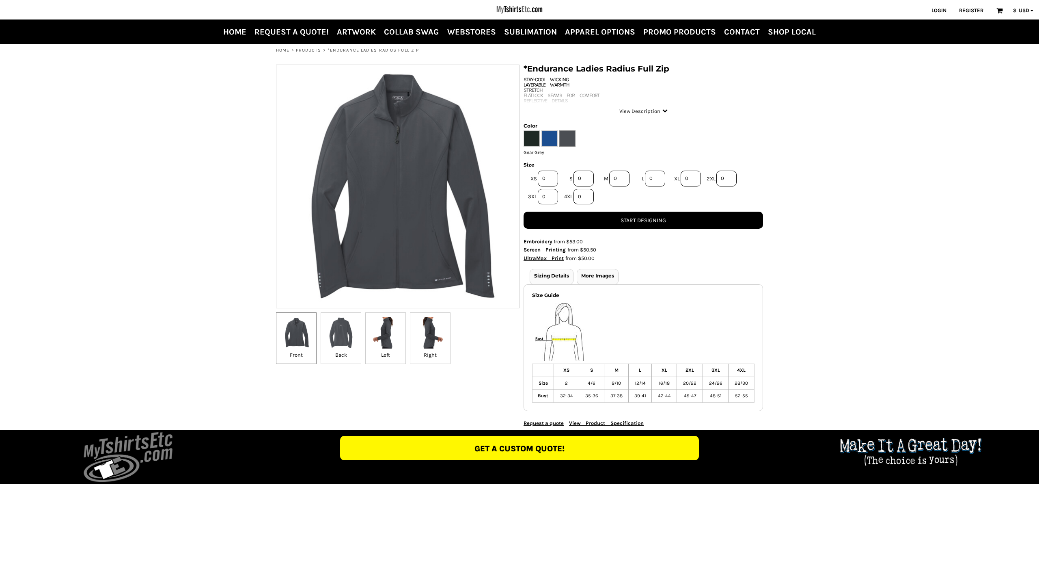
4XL (568, 196)
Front (296, 355)
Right (430, 355)
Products (308, 50)
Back (341, 355)
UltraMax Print (544, 258)
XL (677, 179)
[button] (999, 10)
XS (533, 179)
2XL (711, 179)
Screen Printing (545, 250)
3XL (532, 196)
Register (971, 10)
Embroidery (538, 241)
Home (282, 50)
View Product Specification (606, 423)
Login (938, 10)
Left (385, 355)
